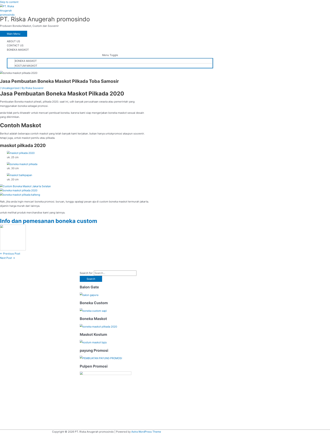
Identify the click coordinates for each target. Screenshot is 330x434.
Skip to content (9, 2)
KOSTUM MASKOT (26, 65)
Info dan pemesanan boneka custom (48, 221)
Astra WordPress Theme (146, 431)
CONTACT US (15, 45)
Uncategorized (10, 88)
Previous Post (10, 253)
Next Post (7, 258)
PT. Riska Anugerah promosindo (45, 19)
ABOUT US (13, 41)
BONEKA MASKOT (18, 49)
